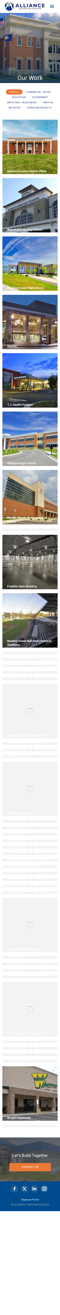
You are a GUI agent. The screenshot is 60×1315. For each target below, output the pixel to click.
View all (14, 92)
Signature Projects (39, 107)
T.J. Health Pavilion (20, 404)
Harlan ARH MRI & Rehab (23, 949)
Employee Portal (30, 1199)
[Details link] (19, 164)
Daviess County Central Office (26, 171)
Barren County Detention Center (28, 735)
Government (40, 97)
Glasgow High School (21, 463)
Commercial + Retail (38, 92)
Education (19, 97)
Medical (48, 102)
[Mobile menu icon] (52, 6)
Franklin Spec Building (22, 586)
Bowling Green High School (25, 288)
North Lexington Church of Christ (29, 1033)
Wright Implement (19, 1117)
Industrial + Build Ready (22, 102)
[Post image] (30, 147)
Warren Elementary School (24, 229)
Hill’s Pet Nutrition (19, 813)
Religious (14, 107)
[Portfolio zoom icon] (10, 164)
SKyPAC (12, 346)
